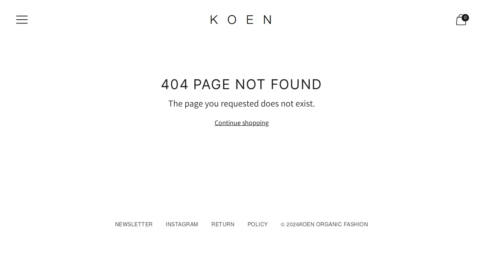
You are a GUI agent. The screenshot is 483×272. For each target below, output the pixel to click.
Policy (258, 224)
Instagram (182, 224)
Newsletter (134, 224)
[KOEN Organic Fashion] (241, 20)
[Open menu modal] (21, 19)
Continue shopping (242, 122)
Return (222, 224)
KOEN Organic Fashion (333, 224)
